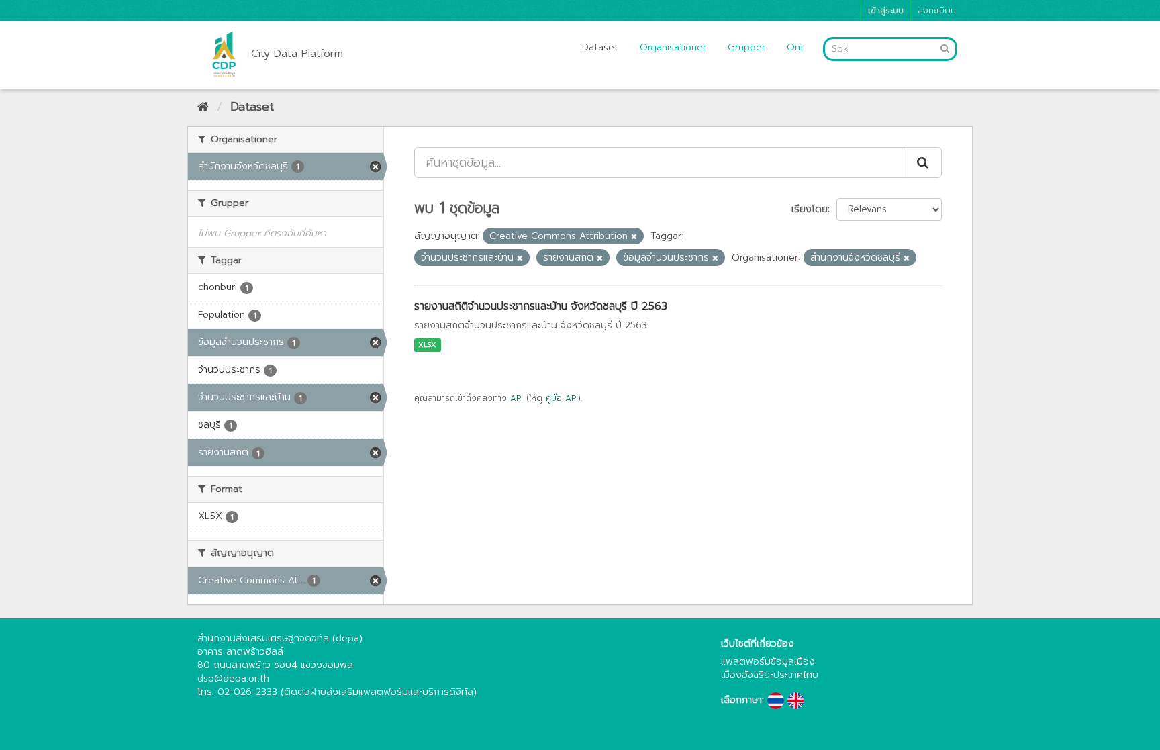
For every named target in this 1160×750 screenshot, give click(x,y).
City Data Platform (297, 54)
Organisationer (673, 47)
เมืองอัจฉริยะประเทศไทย (769, 675)
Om (795, 47)
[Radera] (634, 236)
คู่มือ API (562, 398)
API (516, 398)
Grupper (746, 47)
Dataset (600, 47)
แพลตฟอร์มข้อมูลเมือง (768, 662)
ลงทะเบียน (937, 10)
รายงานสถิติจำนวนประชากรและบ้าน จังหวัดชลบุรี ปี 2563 (540, 306)
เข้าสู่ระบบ (886, 10)
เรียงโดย (809, 209)
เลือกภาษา (741, 700)
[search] (924, 162)
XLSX (427, 345)
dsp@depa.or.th (233, 678)
